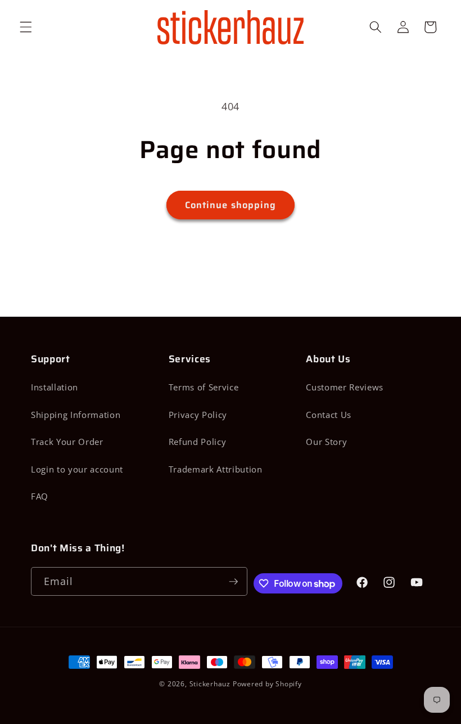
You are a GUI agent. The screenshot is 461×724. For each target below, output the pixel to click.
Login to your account (77, 469)
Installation (54, 387)
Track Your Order (67, 442)
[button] (25, 27)
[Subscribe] (233, 581)
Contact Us (328, 415)
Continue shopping (231, 204)
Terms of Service (204, 387)
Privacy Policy (198, 415)
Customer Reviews (344, 387)
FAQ (39, 496)
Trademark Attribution (216, 469)
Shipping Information (75, 415)
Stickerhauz (210, 684)
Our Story (326, 442)
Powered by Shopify (267, 684)
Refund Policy (198, 442)
